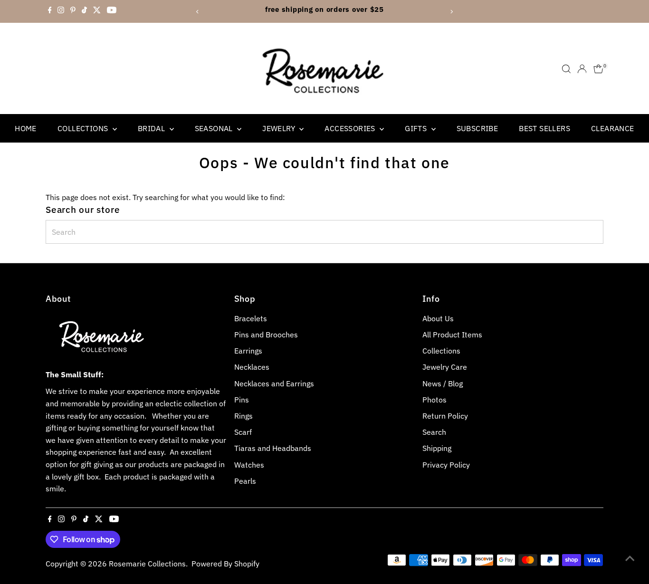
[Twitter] (97, 11)
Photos (434, 399)
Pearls (245, 481)
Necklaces (251, 367)
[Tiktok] (84, 11)
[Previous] (197, 11)
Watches (249, 464)
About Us (438, 318)
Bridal (152, 128)
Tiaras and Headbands (272, 448)
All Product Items (452, 334)
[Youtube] (112, 11)
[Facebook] (50, 11)
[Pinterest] (73, 11)
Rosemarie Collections (147, 563)
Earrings (248, 350)
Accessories (350, 128)
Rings (243, 416)
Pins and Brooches (266, 334)
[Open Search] (566, 69)
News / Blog (442, 383)
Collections (83, 128)
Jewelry (279, 128)
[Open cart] (598, 69)
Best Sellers (544, 128)
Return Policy (445, 416)
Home (26, 128)
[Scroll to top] (629, 557)
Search (434, 432)
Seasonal (215, 128)
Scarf (243, 432)
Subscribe (477, 128)
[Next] (451, 11)
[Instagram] (61, 11)
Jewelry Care (444, 367)
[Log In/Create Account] (582, 69)
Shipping (436, 448)
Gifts (417, 128)
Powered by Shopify (225, 563)
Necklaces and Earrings (274, 383)
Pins (241, 399)
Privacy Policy (446, 464)
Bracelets (250, 318)
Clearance (612, 128)
